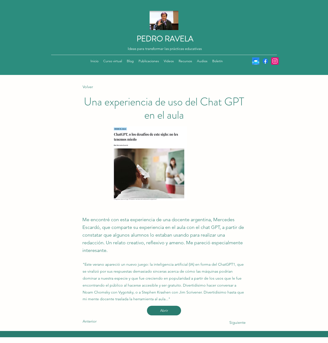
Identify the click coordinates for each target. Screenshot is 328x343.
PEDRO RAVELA (165, 38)
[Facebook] (265, 61)
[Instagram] (275, 61)
